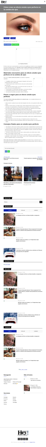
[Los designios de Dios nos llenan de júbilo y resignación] (9, 219)
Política (5, 400)
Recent (10, 210)
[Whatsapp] (9, 151)
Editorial (14, 398)
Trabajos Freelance (7, 381)
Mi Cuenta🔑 (15, 383)
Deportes (14, 397)
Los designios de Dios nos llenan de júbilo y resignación (27, 215)
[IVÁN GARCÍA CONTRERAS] (27, 380)
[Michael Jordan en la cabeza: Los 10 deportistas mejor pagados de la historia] (9, 242)
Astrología (5, 397)
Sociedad (13, 38)
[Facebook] (6, 151)
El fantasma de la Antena (29, 182)
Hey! (24, 442)
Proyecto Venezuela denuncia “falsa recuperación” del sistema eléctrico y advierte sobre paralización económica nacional (30, 291)
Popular (23, 210)
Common (36, 210)
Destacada (7, 38)
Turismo (5, 404)
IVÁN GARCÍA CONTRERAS (36, 380)
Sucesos (5, 402)
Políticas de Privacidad (17, 381)
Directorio (5, 383)
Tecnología (15, 402)
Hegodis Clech (32, 442)
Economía (5, 398)
